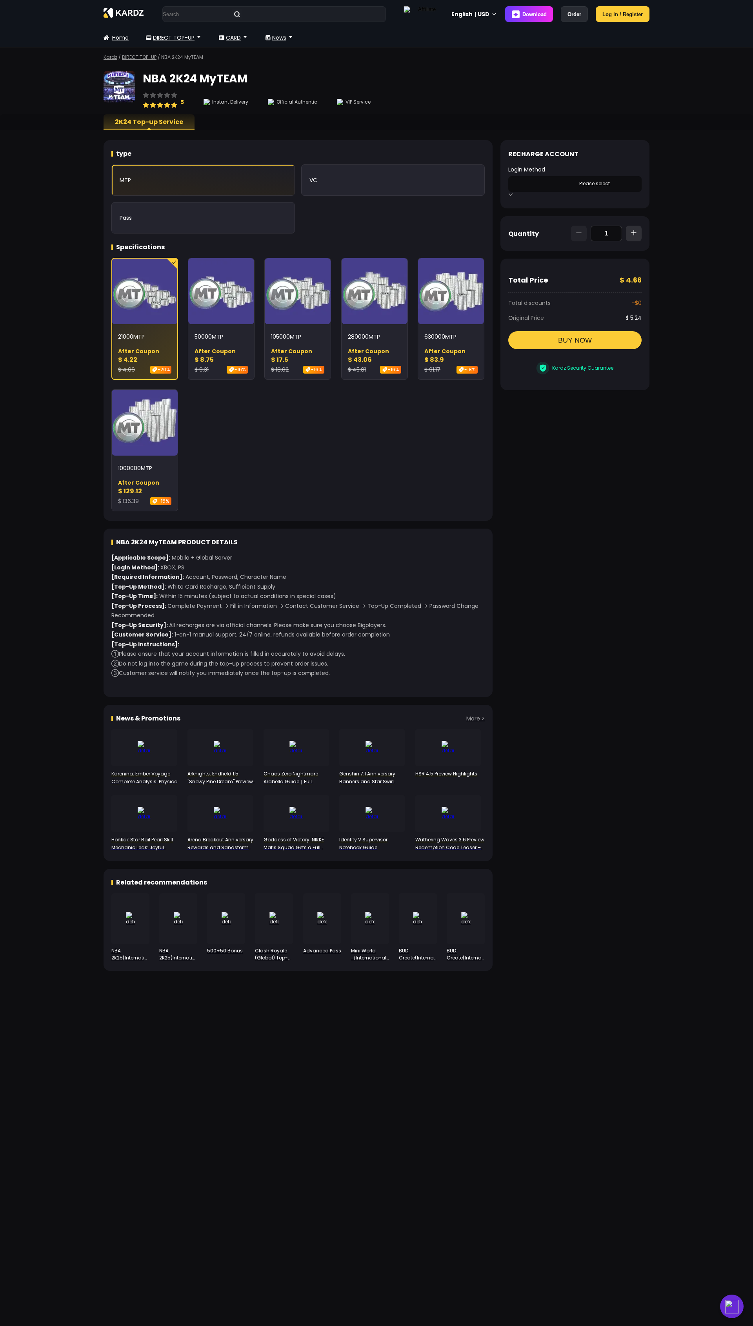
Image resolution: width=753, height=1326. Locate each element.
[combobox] (543, 183)
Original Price (526, 318)
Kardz (110, 57)
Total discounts (529, 303)
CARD (233, 38)
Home (120, 38)
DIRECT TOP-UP (174, 38)
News (279, 38)
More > (475, 718)
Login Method (526, 169)
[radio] (146, 101)
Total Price (528, 280)
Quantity (523, 233)
